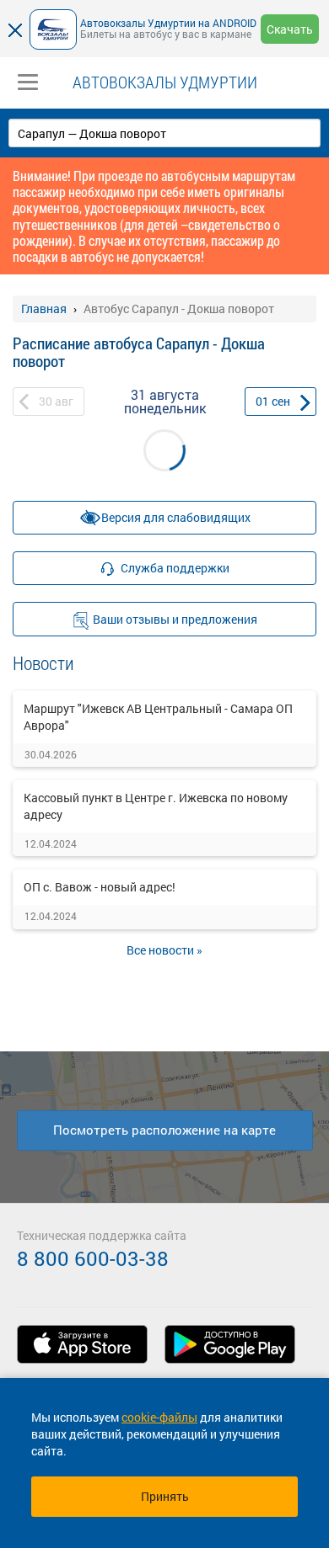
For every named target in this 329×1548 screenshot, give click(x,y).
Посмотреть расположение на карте (164, 1129)
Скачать (290, 29)
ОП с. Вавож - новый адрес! (99, 887)
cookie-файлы (159, 1417)
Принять (165, 1496)
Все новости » (164, 950)
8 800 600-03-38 (93, 1258)
